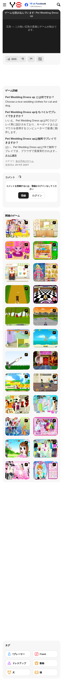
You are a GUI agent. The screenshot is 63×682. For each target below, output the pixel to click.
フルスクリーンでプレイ (31, 46)
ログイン (37, 195)
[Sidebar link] (4, 4)
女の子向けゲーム (25, 161)
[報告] (31, 59)
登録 (23, 195)
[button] (11, 155)
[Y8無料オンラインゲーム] (16, 4)
